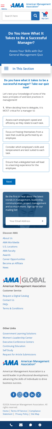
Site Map (35, 414)
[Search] (35, 16)
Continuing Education (14, 346)
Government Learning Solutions (19, 333)
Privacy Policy (22, 414)
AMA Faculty (9, 250)
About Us (7, 238)
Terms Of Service (19, 410)
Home (6, 410)
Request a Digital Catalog (16, 295)
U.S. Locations (10, 246)
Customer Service (12, 290)
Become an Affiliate (13, 263)
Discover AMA (10, 232)
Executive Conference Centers (18, 341)
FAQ (5, 304)
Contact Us (8, 300)
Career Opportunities (14, 259)
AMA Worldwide (11, 242)
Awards (7, 255)
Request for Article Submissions (19, 354)
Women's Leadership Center (17, 337)
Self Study (8, 350)
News (5, 267)
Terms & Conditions (13, 308)
